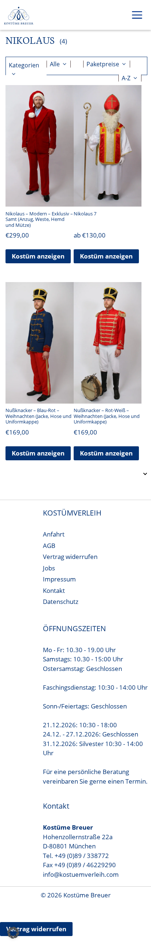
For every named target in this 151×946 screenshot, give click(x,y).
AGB (49, 545)
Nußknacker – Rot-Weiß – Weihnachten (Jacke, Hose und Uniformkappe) (107, 416)
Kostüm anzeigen (38, 256)
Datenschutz (60, 601)
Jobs (49, 568)
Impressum (59, 579)
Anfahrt (54, 534)
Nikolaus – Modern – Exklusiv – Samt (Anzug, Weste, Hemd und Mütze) (39, 219)
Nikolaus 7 (85, 213)
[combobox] (59, 64)
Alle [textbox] (55, 64)
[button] (13, 932)
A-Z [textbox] (126, 78)
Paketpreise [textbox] (102, 64)
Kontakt (54, 590)
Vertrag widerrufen (70, 556)
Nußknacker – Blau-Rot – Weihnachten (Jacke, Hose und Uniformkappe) (38, 416)
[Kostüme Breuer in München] (19, 16)
